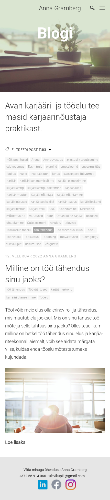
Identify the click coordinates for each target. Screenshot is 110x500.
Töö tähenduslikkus (69, 230)
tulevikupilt (13, 244)
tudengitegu (90, 237)
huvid (23, 174)
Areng (35, 160)
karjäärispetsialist (42, 202)
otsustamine (15, 223)
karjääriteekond (90, 202)
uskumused (33, 244)
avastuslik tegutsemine (82, 160)
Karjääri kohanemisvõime (36, 181)
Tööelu (90, 230)
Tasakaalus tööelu (18, 230)
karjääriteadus (67, 202)
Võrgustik (51, 244)
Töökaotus (31, 237)
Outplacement (36, 223)
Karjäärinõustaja (42, 195)
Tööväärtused (69, 237)
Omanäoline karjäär (70, 216)
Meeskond (87, 209)
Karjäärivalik (37, 209)
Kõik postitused (17, 160)
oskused (92, 216)
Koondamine (67, 209)
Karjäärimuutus (16, 195)
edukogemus (15, 166)
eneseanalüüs (91, 166)
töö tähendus (43, 230)
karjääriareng (15, 188)
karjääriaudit (73, 188)
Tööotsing (49, 237)
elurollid (51, 166)
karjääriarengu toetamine (44, 188)
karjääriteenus (15, 209)
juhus (56, 174)
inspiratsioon (40, 174)
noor (50, 216)
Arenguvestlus (53, 160)
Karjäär (11, 181)
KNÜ (52, 209)
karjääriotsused (16, 202)
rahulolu (55, 223)
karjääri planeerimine (72, 181)
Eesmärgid (35, 166)
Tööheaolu (13, 237)
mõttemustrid (15, 216)
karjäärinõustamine (70, 195)
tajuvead (70, 223)
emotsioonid (69, 166)
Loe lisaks (15, 442)
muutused (36, 216)
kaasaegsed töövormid (78, 174)
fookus (11, 174)
